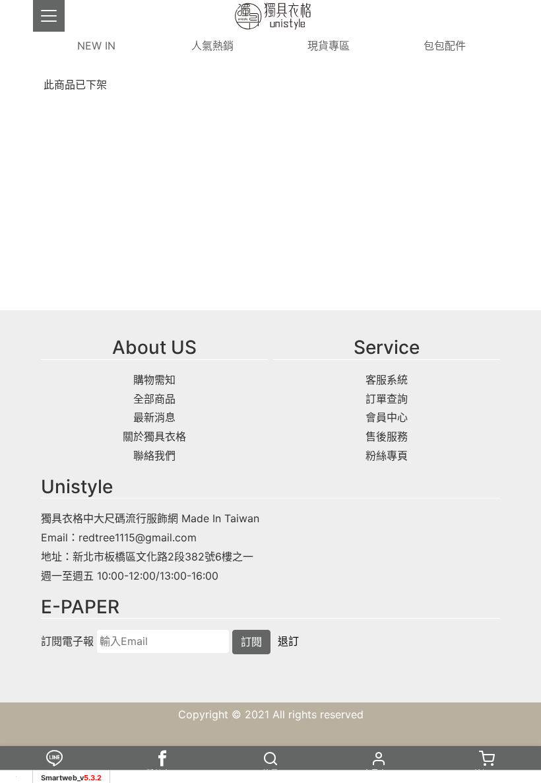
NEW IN (96, 45)
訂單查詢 (387, 398)
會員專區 (379, 773)
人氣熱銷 (212, 45)
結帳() (487, 773)
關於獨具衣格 (154, 436)
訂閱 (251, 641)
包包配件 (445, 45)
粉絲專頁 (387, 455)
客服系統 (387, 379)
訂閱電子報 (67, 641)
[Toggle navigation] (49, 16)
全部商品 (154, 398)
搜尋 (270, 773)
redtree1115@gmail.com (138, 537)
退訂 (288, 641)
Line (54, 773)
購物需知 (154, 379)
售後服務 (387, 436)
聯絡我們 (154, 455)
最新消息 (154, 417)
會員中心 (387, 417)
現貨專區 (328, 45)
